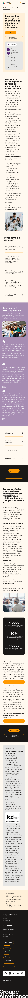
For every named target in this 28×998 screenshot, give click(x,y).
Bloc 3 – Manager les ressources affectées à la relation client (13, 272)
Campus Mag (6, 918)
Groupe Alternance (10, 915)
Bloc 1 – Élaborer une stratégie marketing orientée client (12, 248)
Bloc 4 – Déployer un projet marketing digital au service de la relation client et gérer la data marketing (13, 284)
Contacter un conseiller (8, 929)
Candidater (15, 470)
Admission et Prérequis (9, 441)
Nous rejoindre (6, 920)
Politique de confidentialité (9, 982)
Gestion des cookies (7, 985)
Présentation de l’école (8, 917)
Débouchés (9, 433)
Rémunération (10, 458)
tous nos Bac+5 (12, 590)
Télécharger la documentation (15, 476)
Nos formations (8, 934)
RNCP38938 (11, 209)
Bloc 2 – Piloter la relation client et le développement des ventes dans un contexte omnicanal (13, 260)
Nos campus (7, 925)
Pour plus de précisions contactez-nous (14, 682)
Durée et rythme (11, 450)
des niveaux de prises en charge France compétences (13, 715)
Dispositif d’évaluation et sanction (13, 295)
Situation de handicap (8, 927)
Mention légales (7, 980)
